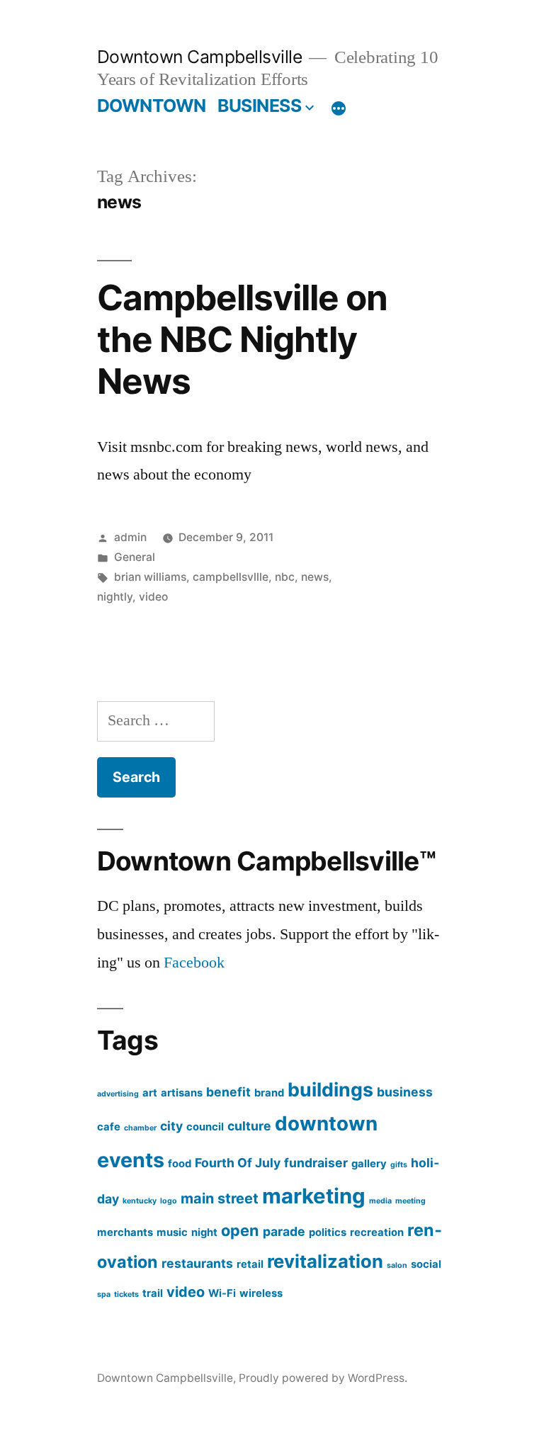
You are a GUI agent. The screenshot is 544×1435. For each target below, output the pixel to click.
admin (130, 537)
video (153, 596)
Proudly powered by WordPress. (323, 1378)
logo (168, 1201)
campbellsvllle (230, 577)
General (134, 557)
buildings (330, 1089)
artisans (182, 1093)
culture (249, 1125)
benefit (228, 1091)
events (130, 1159)
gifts (398, 1164)
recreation (377, 1232)
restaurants (197, 1263)
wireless (261, 1293)
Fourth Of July (237, 1162)
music (172, 1232)
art (149, 1093)
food (179, 1163)
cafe (108, 1127)
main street (220, 1198)
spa (103, 1294)
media (380, 1201)
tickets (126, 1294)
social (426, 1264)
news (315, 577)
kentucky (140, 1201)
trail (152, 1293)
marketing (314, 1196)
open (240, 1230)
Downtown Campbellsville (199, 56)
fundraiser (316, 1162)
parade (284, 1231)
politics (327, 1232)
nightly (114, 596)
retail (250, 1264)
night (204, 1232)
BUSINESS (259, 105)
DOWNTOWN (151, 105)
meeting (410, 1201)
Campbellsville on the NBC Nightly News (242, 339)
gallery (369, 1163)
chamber (140, 1128)
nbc (285, 577)
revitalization (325, 1261)
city (171, 1125)
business (405, 1091)
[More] (338, 108)
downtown (326, 1123)
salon (397, 1265)
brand (269, 1093)
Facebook (194, 962)
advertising (118, 1094)
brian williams (150, 577)
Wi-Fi (222, 1293)
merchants (125, 1232)
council (205, 1127)
